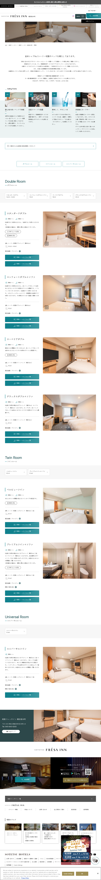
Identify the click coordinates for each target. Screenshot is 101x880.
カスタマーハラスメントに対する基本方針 (17, 862)
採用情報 (86, 809)
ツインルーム (50, 164)
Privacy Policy (25, 878)
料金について (28, 809)
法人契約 (34, 862)
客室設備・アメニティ (11, 251)
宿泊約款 (73, 809)
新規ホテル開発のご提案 (30, 859)
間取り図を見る (9, 587)
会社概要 (18, 859)
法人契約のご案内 (59, 809)
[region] (50, 873)
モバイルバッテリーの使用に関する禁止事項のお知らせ (50, 2)
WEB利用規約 (50, 859)
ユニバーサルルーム (73, 164)
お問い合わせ (43, 809)
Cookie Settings (68, 874)
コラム (42, 859)
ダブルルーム (27, 164)
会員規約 (49, 862)
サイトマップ (58, 862)
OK (82, 874)
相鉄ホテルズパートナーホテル (94, 6)
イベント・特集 (13, 809)
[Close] (98, 873)
